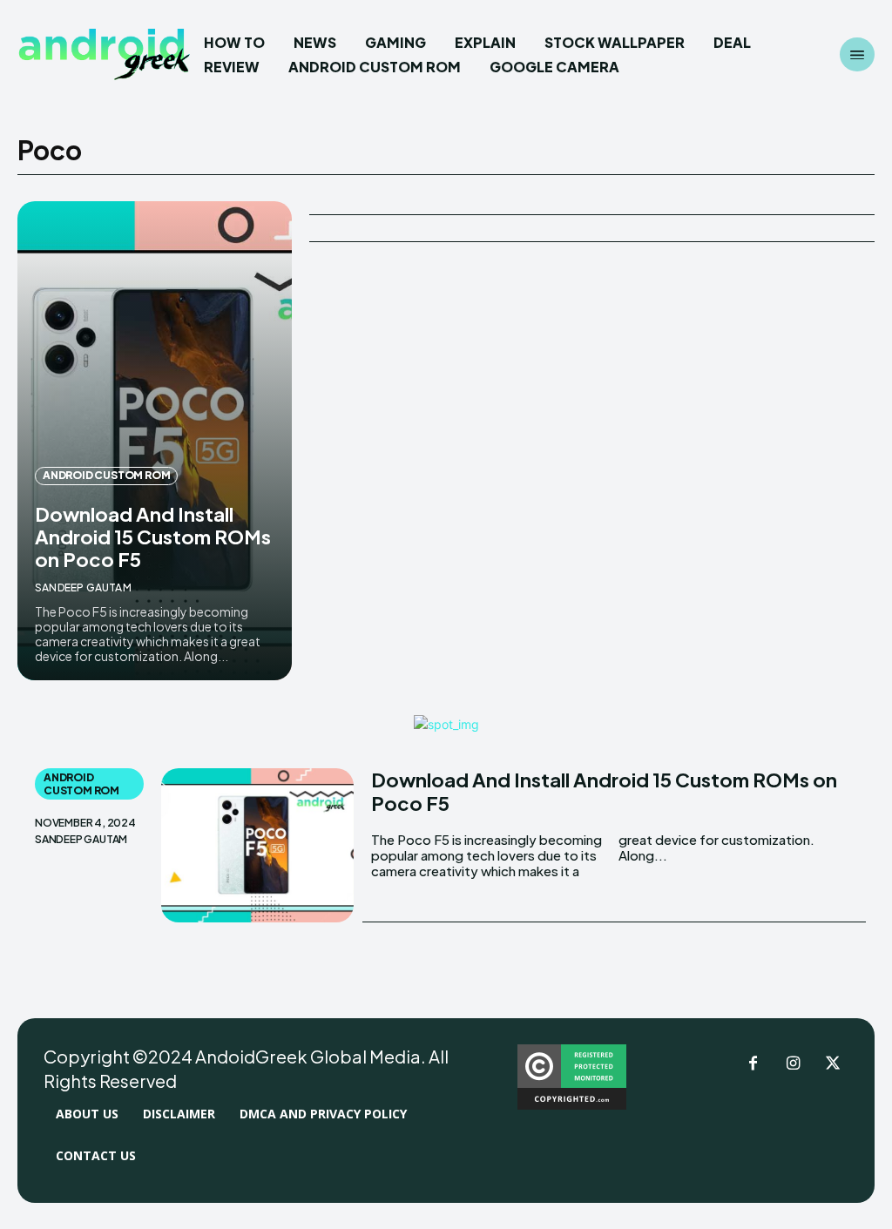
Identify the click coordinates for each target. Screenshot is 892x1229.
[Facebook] (752, 1064)
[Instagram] (792, 1064)
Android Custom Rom (106, 475)
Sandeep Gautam (83, 587)
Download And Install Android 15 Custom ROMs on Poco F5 (153, 537)
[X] (832, 1064)
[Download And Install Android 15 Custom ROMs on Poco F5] (154, 440)
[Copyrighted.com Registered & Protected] (571, 1104)
